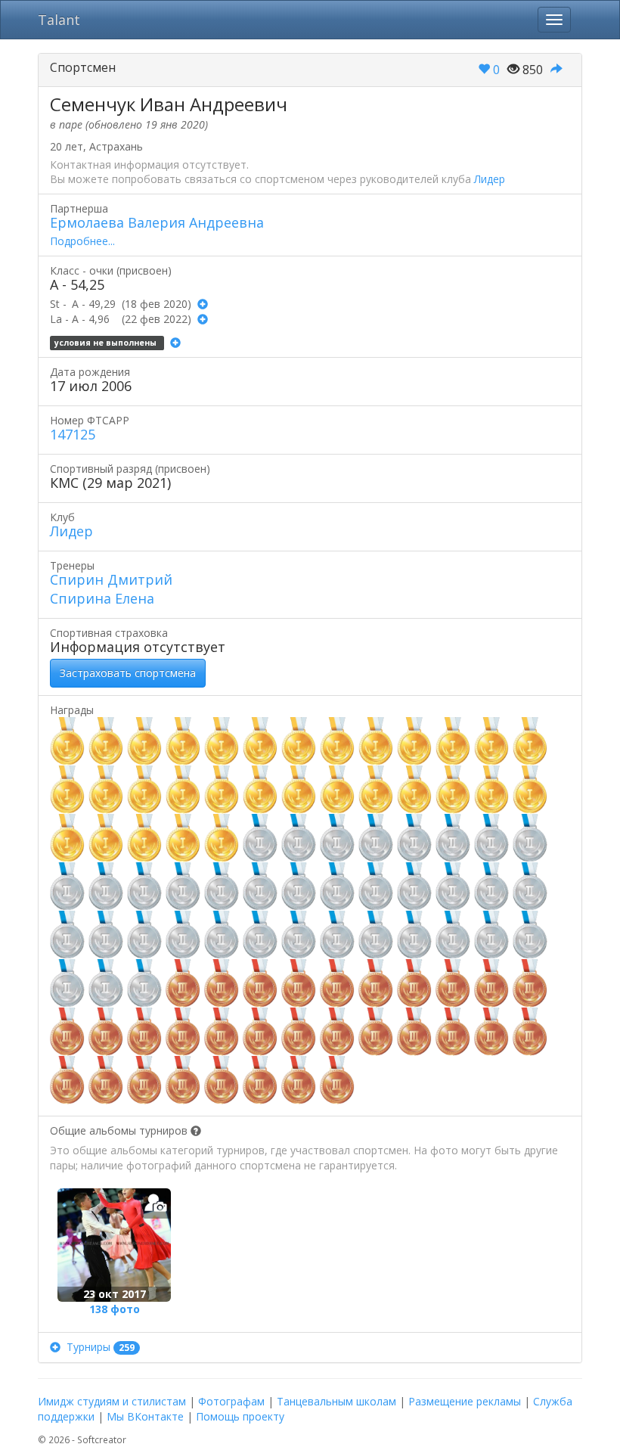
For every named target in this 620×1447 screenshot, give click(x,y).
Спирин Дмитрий (111, 579)
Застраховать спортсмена (128, 673)
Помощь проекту (240, 1416)
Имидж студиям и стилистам (112, 1401)
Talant (59, 20)
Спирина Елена (102, 598)
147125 (72, 434)
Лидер (489, 179)
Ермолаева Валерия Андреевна (157, 222)
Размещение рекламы (464, 1401)
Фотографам (231, 1401)
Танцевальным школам (336, 1401)
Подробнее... (82, 241)
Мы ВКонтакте (145, 1416)
